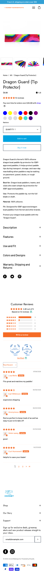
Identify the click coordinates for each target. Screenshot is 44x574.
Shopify (31, 559)
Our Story (7, 513)
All (11, 75)
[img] (9, 372)
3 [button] (22, 466)
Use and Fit (9, 246)
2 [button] (18, 466)
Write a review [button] (22, 335)
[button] (9, 98)
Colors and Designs (14, 255)
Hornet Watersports (14, 559)
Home (5, 75)
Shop (5, 505)
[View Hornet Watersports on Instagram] (12, 551)
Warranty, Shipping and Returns (16, 266)
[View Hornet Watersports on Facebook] (5, 551)
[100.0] (15, 349)
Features (8, 236)
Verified (20, 358)
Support (6, 520)
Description (10, 227)
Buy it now (22, 148)
